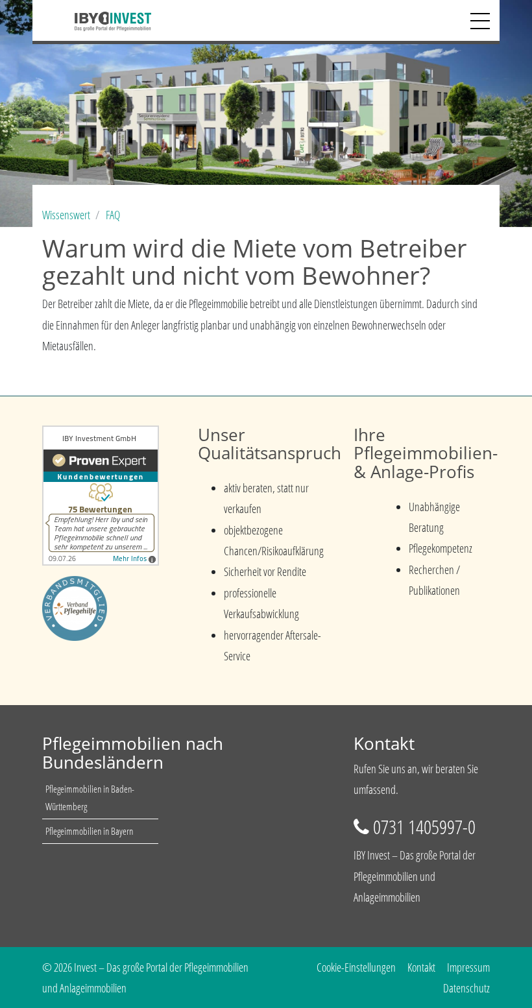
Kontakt (421, 967)
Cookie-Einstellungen (356, 967)
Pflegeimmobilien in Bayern (89, 830)
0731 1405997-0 (424, 826)
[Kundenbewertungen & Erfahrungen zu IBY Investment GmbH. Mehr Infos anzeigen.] (100, 493)
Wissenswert (66, 214)
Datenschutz (466, 988)
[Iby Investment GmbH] (96, 20)
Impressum (468, 967)
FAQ (113, 214)
